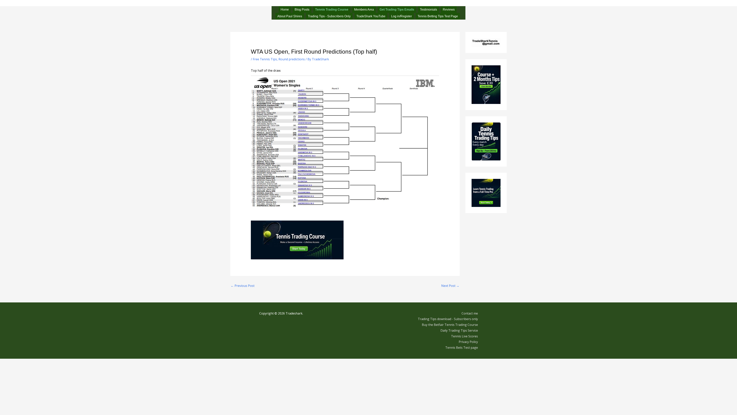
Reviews (449, 9)
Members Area (364, 9)
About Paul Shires (289, 16)
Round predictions (291, 59)
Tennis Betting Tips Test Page (438, 16)
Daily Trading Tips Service (459, 330)
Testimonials (428, 9)
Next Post (450, 286)
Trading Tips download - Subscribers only (448, 319)
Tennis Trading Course (331, 9)
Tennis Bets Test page (461, 347)
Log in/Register (401, 16)
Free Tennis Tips (265, 59)
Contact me (470, 313)
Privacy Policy (468, 342)
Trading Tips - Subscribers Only (329, 16)
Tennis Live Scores (464, 336)
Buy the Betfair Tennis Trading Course (450, 325)
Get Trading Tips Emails (397, 9)
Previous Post (242, 286)
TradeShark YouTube (370, 16)
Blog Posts (302, 9)
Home (285, 9)
